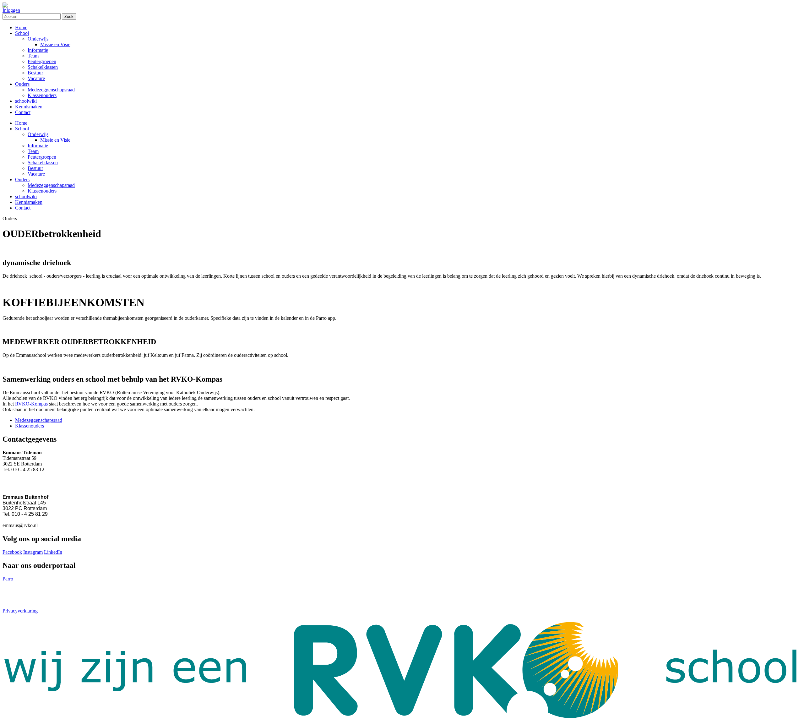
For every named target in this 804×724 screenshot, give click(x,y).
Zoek (68, 16)
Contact (22, 207)
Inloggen (11, 10)
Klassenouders (42, 190)
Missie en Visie (55, 140)
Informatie (38, 145)
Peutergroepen (42, 157)
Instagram (33, 552)
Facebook (12, 552)
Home (21, 123)
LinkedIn (53, 552)
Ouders (22, 179)
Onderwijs (38, 134)
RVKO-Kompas (32, 403)
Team (33, 151)
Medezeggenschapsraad (51, 185)
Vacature (36, 174)
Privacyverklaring (20, 610)
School (22, 128)
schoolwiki (26, 196)
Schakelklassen (43, 162)
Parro (8, 578)
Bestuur (35, 168)
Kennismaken (28, 202)
